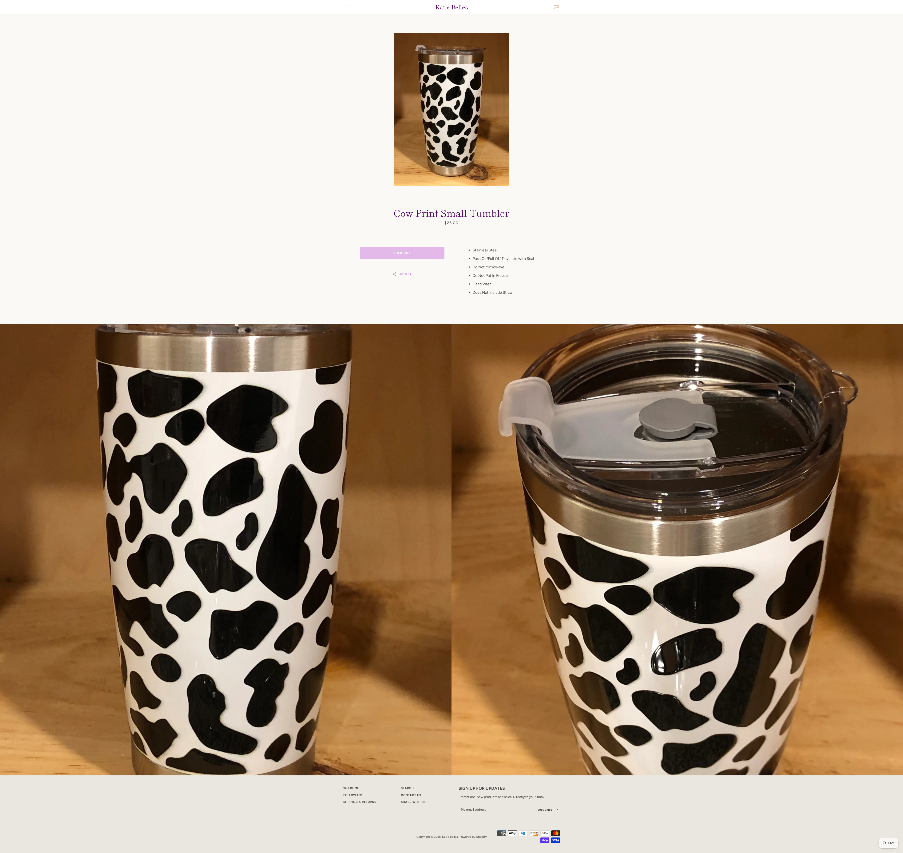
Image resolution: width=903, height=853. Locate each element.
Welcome (351, 788)
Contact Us (411, 795)
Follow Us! (352, 795)
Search (407, 788)
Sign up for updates (482, 788)
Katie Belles (451, 7)
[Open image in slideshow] (451, 109)
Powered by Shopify (473, 836)
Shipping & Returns (359, 802)
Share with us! (414, 802)
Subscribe (546, 809)
